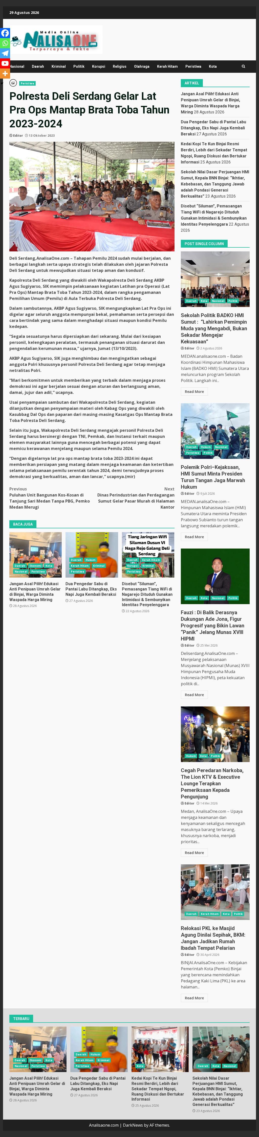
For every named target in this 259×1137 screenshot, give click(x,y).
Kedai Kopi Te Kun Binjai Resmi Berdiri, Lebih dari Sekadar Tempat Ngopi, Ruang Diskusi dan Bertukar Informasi (160, 1049)
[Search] (243, 66)
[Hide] (2, 83)
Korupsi (98, 66)
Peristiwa (193, 66)
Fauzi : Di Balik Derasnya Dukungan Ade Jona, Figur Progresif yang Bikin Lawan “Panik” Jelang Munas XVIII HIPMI (215, 576)
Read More (194, 391)
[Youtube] (5, 63)
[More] (5, 73)
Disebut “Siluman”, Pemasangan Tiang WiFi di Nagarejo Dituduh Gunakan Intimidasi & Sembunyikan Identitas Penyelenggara (148, 555)
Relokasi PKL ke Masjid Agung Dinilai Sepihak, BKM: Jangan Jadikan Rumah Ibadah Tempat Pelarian (215, 892)
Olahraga (141, 66)
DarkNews (133, 1125)
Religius (119, 66)
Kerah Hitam (167, 66)
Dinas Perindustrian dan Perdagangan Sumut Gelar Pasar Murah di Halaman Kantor (135, 498)
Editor (18, 135)
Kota (213, 66)
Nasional (16, 66)
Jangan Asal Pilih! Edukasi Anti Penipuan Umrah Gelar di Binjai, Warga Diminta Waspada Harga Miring (35, 555)
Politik (78, 66)
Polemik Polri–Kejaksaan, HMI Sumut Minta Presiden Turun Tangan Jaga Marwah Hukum (215, 431)
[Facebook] (5, 33)
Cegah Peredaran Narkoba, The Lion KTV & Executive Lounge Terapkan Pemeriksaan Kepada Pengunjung (215, 734)
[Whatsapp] (5, 43)
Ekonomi (35, 565)
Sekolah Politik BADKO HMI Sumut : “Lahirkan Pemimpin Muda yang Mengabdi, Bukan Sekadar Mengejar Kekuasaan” (215, 279)
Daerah (38, 66)
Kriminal (59, 66)
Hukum (91, 560)
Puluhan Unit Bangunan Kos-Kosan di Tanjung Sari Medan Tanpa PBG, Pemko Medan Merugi (49, 498)
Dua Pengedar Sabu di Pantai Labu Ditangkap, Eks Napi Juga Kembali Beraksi (92, 555)
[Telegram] (5, 53)
